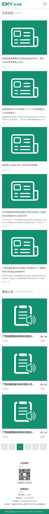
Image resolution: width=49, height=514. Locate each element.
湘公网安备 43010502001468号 (18, 512)
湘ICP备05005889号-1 (36, 512)
